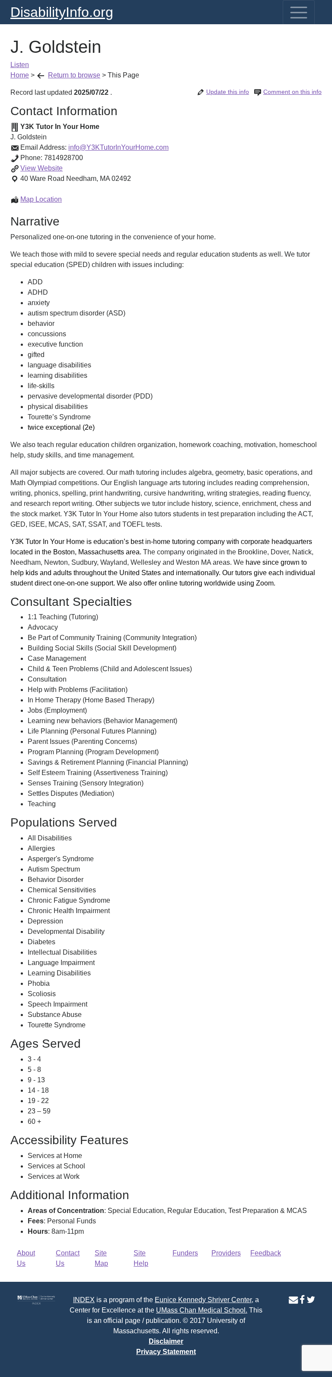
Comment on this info (292, 91)
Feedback (265, 1253)
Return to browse (74, 75)
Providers (226, 1253)
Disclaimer (166, 1341)
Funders (185, 1253)
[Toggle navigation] (299, 12)
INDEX (84, 1299)
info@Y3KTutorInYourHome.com (118, 147)
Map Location (41, 199)
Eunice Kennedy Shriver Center (203, 1299)
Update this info (227, 91)
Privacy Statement (166, 1351)
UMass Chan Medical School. (201, 1310)
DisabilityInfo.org (61, 12)
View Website (41, 168)
